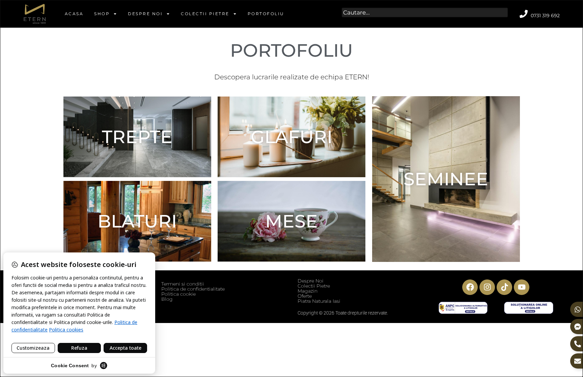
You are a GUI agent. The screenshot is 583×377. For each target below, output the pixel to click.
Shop (102, 13)
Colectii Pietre (205, 13)
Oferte (305, 296)
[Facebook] (470, 287)
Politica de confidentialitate (193, 289)
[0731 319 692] (524, 14)
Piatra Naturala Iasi (319, 301)
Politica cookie (178, 294)
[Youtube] (521, 287)
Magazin (307, 291)
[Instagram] (487, 287)
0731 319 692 (545, 15)
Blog (167, 299)
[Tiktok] (504, 287)
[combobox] (425, 12)
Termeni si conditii (182, 284)
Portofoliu (266, 13)
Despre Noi (145, 13)
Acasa (74, 13)
